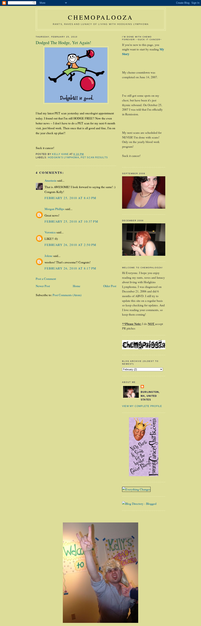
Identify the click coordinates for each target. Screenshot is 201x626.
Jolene (48, 256)
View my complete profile (142, 406)
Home (76, 286)
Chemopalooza (100, 17)
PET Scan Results (94, 157)
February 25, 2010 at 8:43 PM (70, 198)
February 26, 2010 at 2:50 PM (70, 245)
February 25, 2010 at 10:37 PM (71, 221)
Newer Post (43, 286)
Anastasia (50, 180)
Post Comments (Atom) (67, 295)
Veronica (50, 232)
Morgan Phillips (54, 209)
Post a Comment (46, 279)
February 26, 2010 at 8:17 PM (70, 268)
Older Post (109, 286)
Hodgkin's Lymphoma (63, 157)
